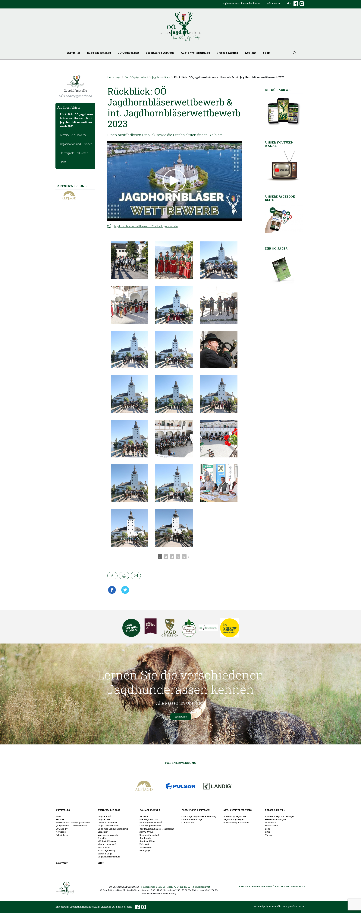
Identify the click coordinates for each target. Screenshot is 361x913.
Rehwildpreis (62, 835)
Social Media (271, 825)
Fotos (267, 831)
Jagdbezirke (104, 819)
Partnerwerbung (180, 763)
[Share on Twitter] (124, 589)
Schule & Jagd (105, 853)
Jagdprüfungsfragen (233, 819)
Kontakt (250, 52)
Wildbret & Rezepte (107, 841)
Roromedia (275, 906)
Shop (289, 3)
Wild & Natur (273, 3)
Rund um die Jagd (99, 52)
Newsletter (61, 831)
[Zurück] (112, 575)
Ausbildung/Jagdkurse (234, 816)
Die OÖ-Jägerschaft (136, 77)
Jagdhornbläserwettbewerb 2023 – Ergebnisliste (146, 226)
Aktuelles (73, 52)
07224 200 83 (183, 886)
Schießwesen (146, 847)
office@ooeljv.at (202, 886)
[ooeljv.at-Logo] (180, 26)
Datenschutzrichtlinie (81, 906)
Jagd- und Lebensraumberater (113, 828)
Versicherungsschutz (108, 835)
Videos (268, 835)
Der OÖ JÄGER (146, 831)
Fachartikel (270, 822)
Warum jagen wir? (107, 844)
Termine (60, 819)
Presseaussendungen (275, 819)
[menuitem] (241, 6)
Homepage (114, 77)
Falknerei (144, 844)
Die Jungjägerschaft (150, 835)
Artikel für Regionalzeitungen (279, 816)
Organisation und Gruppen (76, 144)
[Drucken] (124, 575)
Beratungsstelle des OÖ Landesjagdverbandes (151, 824)
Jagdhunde (181, 716)
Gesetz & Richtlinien (108, 822)
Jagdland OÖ (104, 816)
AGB (96, 906)
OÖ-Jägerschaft (128, 52)
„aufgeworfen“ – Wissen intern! (71, 825)
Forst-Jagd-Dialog (106, 850)
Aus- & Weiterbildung (195, 52)
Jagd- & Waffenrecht (108, 825)
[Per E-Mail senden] (136, 575)
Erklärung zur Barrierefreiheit (116, 906)
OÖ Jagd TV (62, 828)
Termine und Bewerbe (73, 135)
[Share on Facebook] (112, 589)
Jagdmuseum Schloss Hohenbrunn (241, 3)
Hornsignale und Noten (74, 153)
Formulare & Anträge (160, 52)
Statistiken (103, 838)
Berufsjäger (145, 850)
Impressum (61, 906)
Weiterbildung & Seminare (236, 822)
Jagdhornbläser (161, 77)
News (58, 816)
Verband (144, 816)
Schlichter (103, 831)
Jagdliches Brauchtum (109, 856)
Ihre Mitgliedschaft (149, 819)
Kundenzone (187, 822)
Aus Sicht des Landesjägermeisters (73, 822)
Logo (267, 828)
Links (63, 162)
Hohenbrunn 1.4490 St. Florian (158, 886)
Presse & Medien (227, 52)
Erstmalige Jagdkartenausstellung (198, 816)
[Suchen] (293, 53)
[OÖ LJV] (64, 888)
